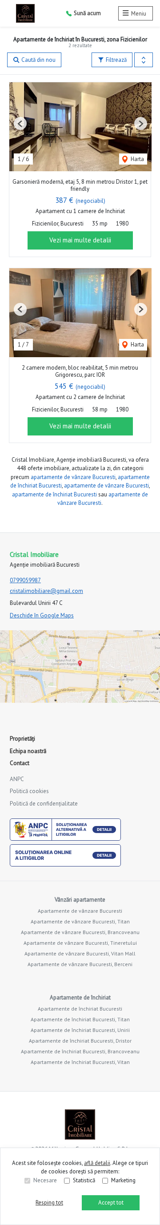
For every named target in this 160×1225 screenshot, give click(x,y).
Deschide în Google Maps (42, 615)
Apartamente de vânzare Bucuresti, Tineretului (80, 942)
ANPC (17, 779)
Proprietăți (22, 738)
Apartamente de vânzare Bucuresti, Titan (80, 921)
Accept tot (111, 1202)
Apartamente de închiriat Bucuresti (80, 1008)
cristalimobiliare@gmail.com (46, 591)
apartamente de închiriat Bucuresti (54, 494)
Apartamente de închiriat (80, 997)
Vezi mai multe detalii (80, 240)
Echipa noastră (28, 751)
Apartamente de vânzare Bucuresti (80, 910)
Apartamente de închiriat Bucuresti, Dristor (80, 1040)
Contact (19, 763)
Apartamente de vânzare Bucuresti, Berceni (80, 964)
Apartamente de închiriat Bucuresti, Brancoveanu (80, 1051)
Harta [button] (136, 159)
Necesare (45, 1180)
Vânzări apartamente (80, 899)
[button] (143, 60)
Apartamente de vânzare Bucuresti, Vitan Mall (80, 953)
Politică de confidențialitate (44, 803)
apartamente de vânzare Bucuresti (73, 477)
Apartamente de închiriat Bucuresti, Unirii (80, 1030)
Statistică (84, 1180)
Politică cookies (29, 791)
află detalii (97, 1163)
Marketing (123, 1180)
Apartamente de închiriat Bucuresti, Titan (80, 1019)
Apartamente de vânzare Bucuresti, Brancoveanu (80, 932)
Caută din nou (38, 60)
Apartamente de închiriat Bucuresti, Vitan (80, 1062)
